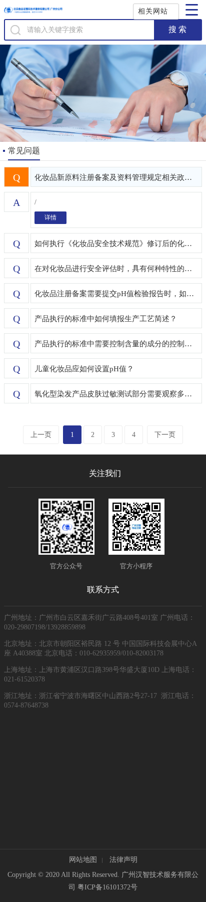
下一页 (165, 434)
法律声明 (124, 859)
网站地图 (83, 859)
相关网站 (153, 11)
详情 (50, 217)
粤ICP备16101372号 (108, 887)
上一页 (41, 434)
